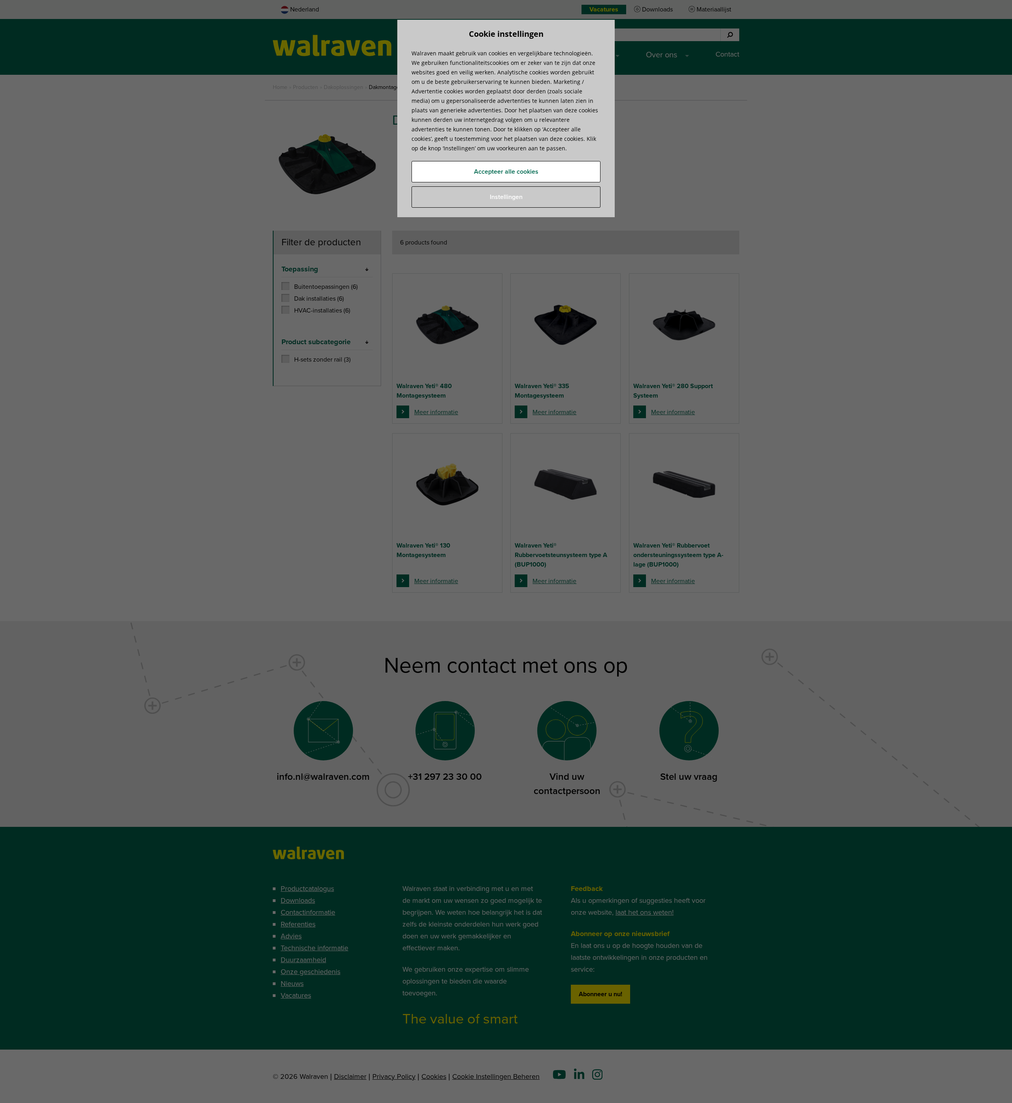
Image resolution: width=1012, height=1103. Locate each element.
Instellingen (506, 197)
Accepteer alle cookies (506, 172)
